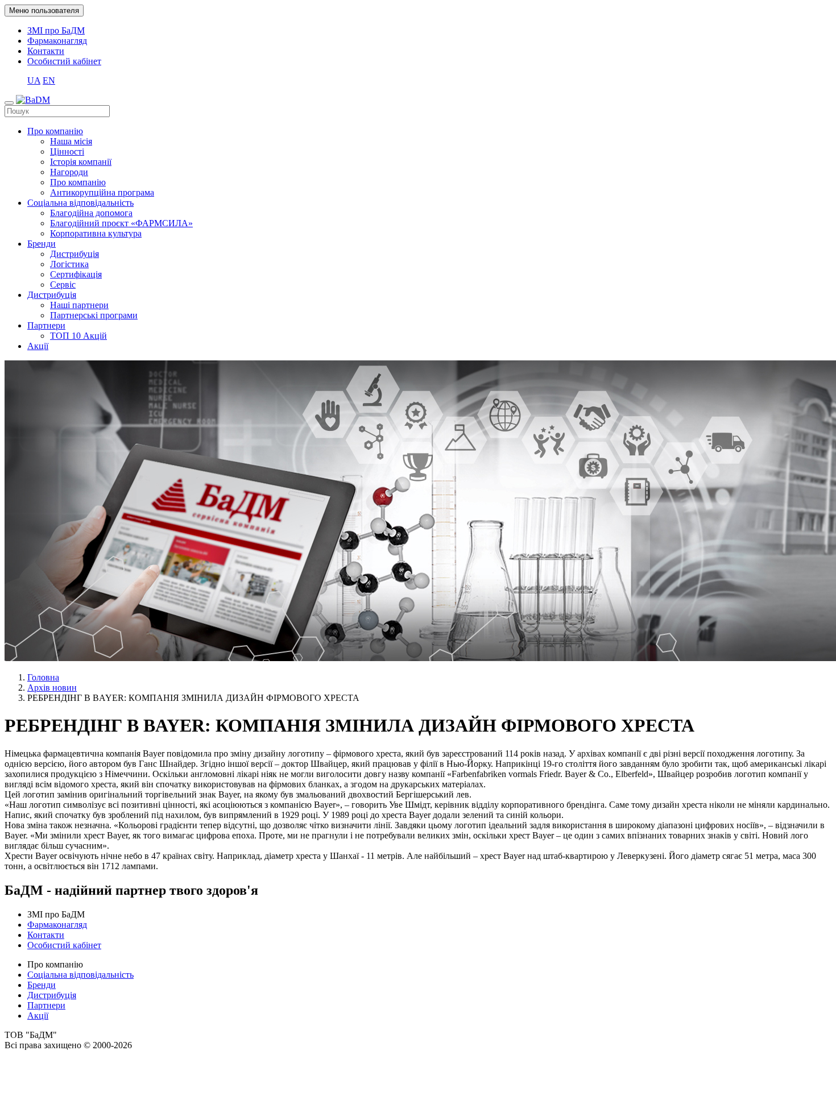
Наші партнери (79, 305)
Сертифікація (76, 274)
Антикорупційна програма (102, 192)
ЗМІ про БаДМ (56, 30)
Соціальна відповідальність (80, 202)
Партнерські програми (94, 315)
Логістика (69, 264)
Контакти (45, 51)
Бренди (41, 243)
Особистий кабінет (64, 61)
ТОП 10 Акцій (78, 336)
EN (49, 80)
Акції (37, 346)
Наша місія (71, 141)
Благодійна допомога (91, 213)
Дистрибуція (74, 254)
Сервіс (63, 284)
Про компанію (55, 131)
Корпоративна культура (96, 233)
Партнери (46, 325)
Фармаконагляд (57, 40)
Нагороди (69, 172)
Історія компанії (80, 162)
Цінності (67, 151)
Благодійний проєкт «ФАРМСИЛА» (121, 223)
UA (33, 80)
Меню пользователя (44, 10)
